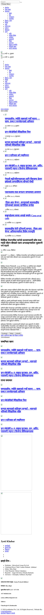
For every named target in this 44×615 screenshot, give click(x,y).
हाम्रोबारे (7, 546)
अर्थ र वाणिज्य (5, 335)
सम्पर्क (7, 551)
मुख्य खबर (8, 9)
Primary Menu (6, 4)
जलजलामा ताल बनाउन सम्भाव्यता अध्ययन (23, 192)
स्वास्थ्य (11, 43)
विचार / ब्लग (8, 21)
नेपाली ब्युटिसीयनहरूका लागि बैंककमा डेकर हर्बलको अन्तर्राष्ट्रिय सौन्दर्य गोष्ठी (23, 180)
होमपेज (7, 8)
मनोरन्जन (7, 26)
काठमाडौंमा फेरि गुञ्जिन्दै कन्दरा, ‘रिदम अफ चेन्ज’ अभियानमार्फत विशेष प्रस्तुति (23, 230)
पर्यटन (6, 28)
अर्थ (6, 24)
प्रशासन (11, 17)
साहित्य (11, 37)
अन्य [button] (6, 32)
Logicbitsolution (6, 611)
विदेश (6, 22)
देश (10, 15)
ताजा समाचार (5, 109)
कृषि (10, 33)
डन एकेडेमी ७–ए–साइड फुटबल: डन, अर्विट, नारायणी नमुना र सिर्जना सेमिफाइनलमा (24, 167)
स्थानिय (11, 19)
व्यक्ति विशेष (12, 35)
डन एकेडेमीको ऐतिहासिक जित (18, 131)
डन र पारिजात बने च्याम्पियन (17, 155)
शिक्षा (10, 41)
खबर (10, 13)
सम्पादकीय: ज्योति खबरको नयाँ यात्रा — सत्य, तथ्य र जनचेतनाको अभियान (22, 120)
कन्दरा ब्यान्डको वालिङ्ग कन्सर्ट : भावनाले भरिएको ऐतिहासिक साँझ (23, 143)
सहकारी (11, 39)
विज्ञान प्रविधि (13, 45)
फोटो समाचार (13, 48)
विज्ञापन (7, 549)
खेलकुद (7, 30)
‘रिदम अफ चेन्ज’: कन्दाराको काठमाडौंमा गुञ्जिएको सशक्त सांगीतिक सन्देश (22, 204)
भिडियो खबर (12, 46)
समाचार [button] (7, 11)
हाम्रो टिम (8, 547)
